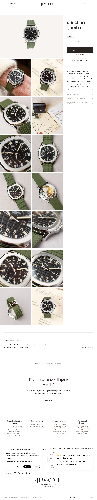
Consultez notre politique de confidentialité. (19, 462)
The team (51, 456)
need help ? (80, 54)
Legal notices (24, 497)
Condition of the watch (76, 98)
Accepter (27, 466)
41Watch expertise (54, 467)
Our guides (52, 463)
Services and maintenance (76, 108)
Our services (52, 469)
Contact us (52, 471)
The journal (52, 461)
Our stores (52, 452)
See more (70, 90)
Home (36, 363)
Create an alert (81, 50)
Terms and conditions (11, 497)
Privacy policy (36, 497)
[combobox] (81, 497)
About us (51, 454)
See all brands (87, 347)
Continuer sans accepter (15, 466)
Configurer (35, 466)
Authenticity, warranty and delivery (77, 103)
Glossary (51, 465)
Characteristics (73, 94)
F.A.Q (50, 459)
